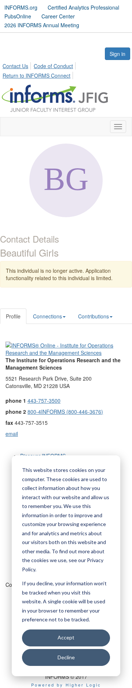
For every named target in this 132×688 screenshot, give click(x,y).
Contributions (93, 316)
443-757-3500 (43, 400)
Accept (66, 637)
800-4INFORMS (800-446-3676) (65, 411)
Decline (66, 657)
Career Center (58, 16)
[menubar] (66, 69)
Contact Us (15, 66)
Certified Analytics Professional (83, 7)
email (12, 433)
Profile (13, 316)
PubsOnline (17, 16)
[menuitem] (17, 65)
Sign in (117, 53)
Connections (47, 316)
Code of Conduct (53, 66)
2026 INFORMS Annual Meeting (41, 25)
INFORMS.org (20, 7)
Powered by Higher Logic (66, 685)
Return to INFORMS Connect (36, 75)
